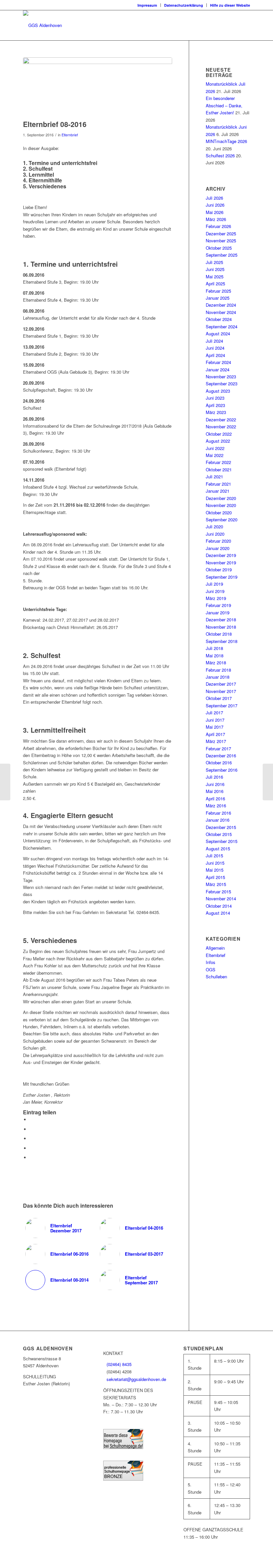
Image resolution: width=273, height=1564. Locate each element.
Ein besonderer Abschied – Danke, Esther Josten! (224, 105)
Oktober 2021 (219, 469)
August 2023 (218, 391)
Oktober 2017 (219, 698)
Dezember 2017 (221, 684)
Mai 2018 (214, 655)
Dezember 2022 (221, 419)
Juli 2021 (214, 476)
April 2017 (215, 734)
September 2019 (221, 577)
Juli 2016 (214, 777)
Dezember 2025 (221, 233)
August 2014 (218, 913)
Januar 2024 (217, 369)
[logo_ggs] (42, 25)
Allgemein (215, 948)
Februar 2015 (218, 891)
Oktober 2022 (219, 434)
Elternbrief (70, 134)
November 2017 (221, 691)
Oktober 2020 (219, 512)
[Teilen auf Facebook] (31, 1119)
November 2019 (221, 562)
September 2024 (221, 326)
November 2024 (221, 312)
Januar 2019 (217, 612)
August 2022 (218, 441)
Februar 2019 (218, 605)
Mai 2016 (214, 791)
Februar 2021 (218, 484)
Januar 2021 (217, 491)
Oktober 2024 (219, 319)
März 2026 (216, 219)
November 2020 (221, 505)
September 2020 (221, 519)
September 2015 (221, 841)
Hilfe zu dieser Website (230, 5)
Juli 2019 (214, 584)
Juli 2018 (214, 648)
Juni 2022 (215, 448)
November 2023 (221, 376)
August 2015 (218, 848)
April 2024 (215, 355)
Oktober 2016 (219, 762)
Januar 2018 (217, 677)
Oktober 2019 (219, 569)
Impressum (147, 5)
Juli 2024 (214, 341)
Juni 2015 (215, 863)
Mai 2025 (214, 276)
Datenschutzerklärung (183, 5)
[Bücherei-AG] (268, 782)
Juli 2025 (214, 262)
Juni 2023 (215, 398)
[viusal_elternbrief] (97, 86)
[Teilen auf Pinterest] (31, 1148)
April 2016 (215, 798)
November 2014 (221, 898)
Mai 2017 (214, 727)
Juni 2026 (215, 205)
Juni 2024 (215, 348)
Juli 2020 (214, 526)
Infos (210, 962)
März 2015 (216, 884)
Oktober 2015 (219, 834)
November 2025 (221, 240)
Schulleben (216, 976)
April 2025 (215, 283)
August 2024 (218, 333)
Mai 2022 (214, 455)
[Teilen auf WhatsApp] (31, 1138)
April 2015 (215, 877)
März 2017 (216, 741)
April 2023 (215, 405)
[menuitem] (147, 5)
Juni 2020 (215, 534)
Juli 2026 (214, 198)
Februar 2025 (218, 291)
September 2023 (221, 383)
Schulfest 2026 (220, 155)
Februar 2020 (218, 541)
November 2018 (221, 627)
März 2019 (216, 598)
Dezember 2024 (221, 305)
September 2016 (221, 770)
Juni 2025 (215, 269)
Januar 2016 (217, 820)
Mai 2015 (214, 870)
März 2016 (216, 805)
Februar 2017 (218, 748)
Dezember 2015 (221, 827)
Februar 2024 (218, 362)
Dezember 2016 (221, 755)
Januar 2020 (217, 548)
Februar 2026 (218, 226)
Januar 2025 (217, 298)
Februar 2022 (218, 462)
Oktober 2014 (219, 906)
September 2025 (221, 255)
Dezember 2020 (221, 498)
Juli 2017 (214, 712)
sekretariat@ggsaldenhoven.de (136, 1379)
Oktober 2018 (219, 634)
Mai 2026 (214, 212)
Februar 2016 (218, 813)
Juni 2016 (215, 784)
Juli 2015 (214, 855)
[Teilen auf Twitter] (31, 1129)
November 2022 (221, 426)
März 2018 (216, 662)
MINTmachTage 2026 (226, 141)
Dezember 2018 (221, 619)
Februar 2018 (218, 670)
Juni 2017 (215, 720)
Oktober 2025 (219, 248)
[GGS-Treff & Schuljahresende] (5, 782)
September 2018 (221, 641)
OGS (210, 969)
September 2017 (221, 705)
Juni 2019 (215, 591)
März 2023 (216, 412)
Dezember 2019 (221, 555)
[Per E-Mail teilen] (31, 1157)
